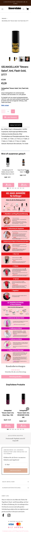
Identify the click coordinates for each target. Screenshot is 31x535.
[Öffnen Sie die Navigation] (2, 9)
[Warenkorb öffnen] (27, 9)
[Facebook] (3, 515)
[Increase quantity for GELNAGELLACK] (13, 111)
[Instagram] (8, 515)
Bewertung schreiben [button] (15, 376)
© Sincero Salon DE (15, 521)
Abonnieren (15, 470)
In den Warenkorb (8, 185)
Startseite (4, 18)
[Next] (27, 172)
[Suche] (23, 9)
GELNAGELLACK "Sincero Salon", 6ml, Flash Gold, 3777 (15, 20)
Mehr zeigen (5, 105)
